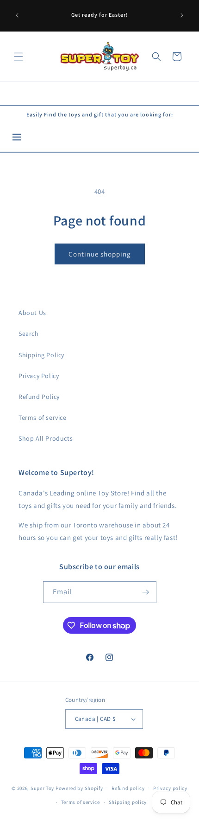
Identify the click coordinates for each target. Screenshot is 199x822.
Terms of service (43, 417)
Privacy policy (170, 788)
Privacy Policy (39, 376)
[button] (18, 56)
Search (29, 333)
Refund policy (128, 788)
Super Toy (42, 787)
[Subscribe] (146, 592)
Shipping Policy (41, 355)
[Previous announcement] (17, 15)
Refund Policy (39, 396)
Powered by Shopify (79, 787)
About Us (32, 312)
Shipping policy (128, 802)
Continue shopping (99, 254)
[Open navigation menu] (16, 138)
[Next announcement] (182, 15)
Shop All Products (46, 438)
